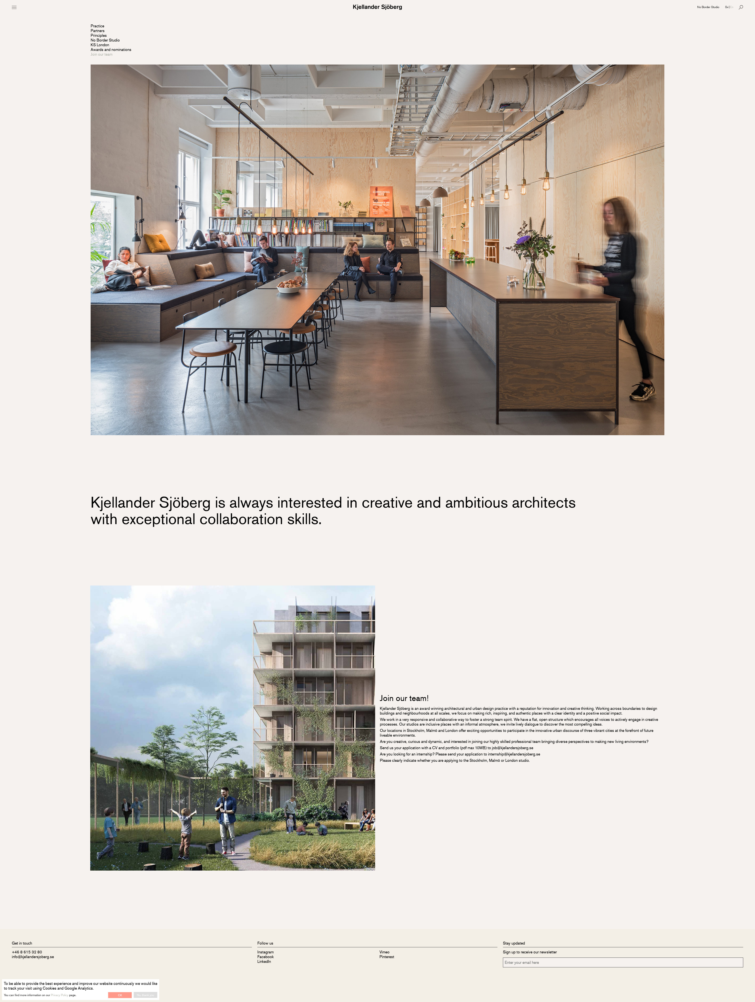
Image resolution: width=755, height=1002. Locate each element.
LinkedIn (264, 961)
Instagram (265, 951)
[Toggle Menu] (14, 7)
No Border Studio (708, 7)
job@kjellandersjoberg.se (512, 747)
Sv (726, 7)
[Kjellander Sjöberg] (377, 7)
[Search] (740, 7)
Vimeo (384, 951)
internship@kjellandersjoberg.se (514, 754)
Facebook (265, 956)
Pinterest (386, 956)
